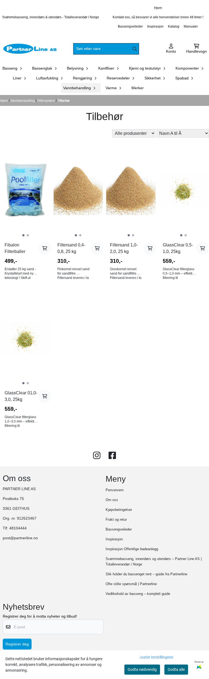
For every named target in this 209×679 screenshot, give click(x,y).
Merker (137, 88)
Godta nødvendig (142, 669)
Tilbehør (63, 101)
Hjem (158, 8)
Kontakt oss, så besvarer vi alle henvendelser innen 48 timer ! (158, 17)
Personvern (115, 490)
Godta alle (176, 669)
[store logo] (30, 49)
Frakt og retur (116, 519)
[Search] (134, 49)
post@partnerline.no (20, 538)
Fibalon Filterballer (15, 248)
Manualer (191, 26)
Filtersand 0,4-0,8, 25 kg (71, 248)
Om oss (112, 500)
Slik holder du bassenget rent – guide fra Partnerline (146, 574)
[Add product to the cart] (44, 248)
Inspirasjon (155, 26)
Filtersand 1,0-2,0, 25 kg (124, 248)
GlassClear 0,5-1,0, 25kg (178, 248)
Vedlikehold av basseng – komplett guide (138, 594)
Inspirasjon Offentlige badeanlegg (132, 549)
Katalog (173, 26)
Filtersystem (46, 101)
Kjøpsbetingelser (119, 510)
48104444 (18, 528)
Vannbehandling (23, 101)
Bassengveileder (130, 26)
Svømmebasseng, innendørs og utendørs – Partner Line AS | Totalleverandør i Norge (154, 561)
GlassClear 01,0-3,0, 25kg (21, 396)
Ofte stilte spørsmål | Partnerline (131, 584)
